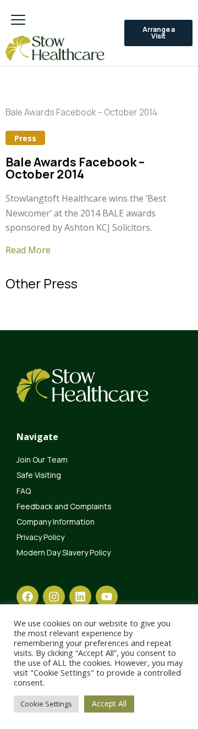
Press (25, 138)
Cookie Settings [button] (46, 704)
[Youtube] (107, 597)
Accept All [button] (109, 703)
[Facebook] (27, 597)
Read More (28, 250)
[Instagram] (54, 597)
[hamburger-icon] (18, 20)
